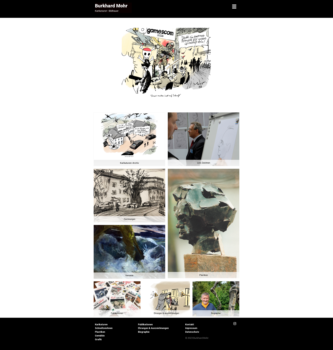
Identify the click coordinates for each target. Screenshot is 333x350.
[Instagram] (235, 323)
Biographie (143, 331)
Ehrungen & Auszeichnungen (153, 328)
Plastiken (100, 331)
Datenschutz (192, 331)
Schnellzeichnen (104, 328)
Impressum (191, 328)
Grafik (98, 339)
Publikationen (145, 324)
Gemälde (100, 335)
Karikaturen (101, 324)
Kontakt (189, 324)
